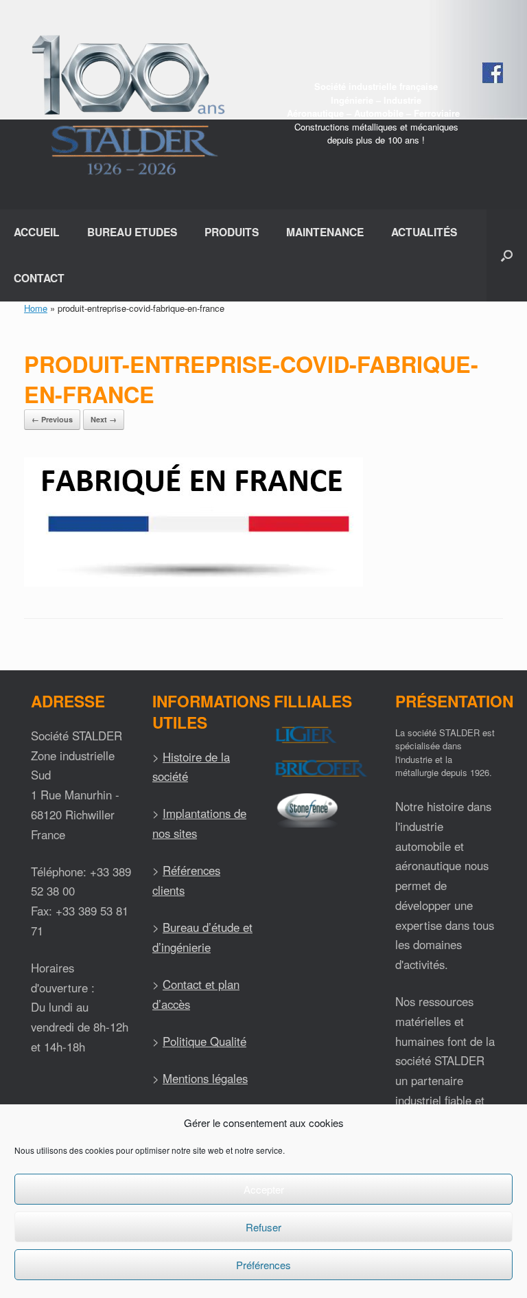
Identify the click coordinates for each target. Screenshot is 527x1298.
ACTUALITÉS (424, 232)
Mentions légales (205, 1078)
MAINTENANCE (325, 232)
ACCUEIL (37, 232)
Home (35, 308)
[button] (507, 255)
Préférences (263, 1264)
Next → (104, 419)
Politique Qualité (204, 1041)
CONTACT (39, 278)
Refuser (263, 1227)
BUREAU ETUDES (132, 232)
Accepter (264, 1189)
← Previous (52, 419)
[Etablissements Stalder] (126, 105)
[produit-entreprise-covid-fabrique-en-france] (193, 582)
